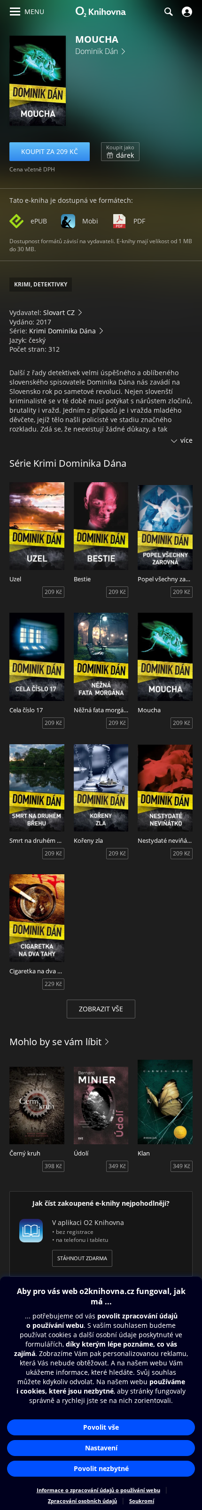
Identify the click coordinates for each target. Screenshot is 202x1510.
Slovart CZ (59, 312)
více (186, 440)
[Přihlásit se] (186, 11)
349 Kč (117, 1166)
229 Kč (53, 984)
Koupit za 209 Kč (49, 151)
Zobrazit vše (101, 1008)
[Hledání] (168, 11)
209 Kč (53, 592)
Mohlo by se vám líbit (55, 1041)
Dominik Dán (96, 51)
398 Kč (53, 1166)
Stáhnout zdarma (82, 1258)
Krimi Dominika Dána (62, 330)
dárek (120, 152)
